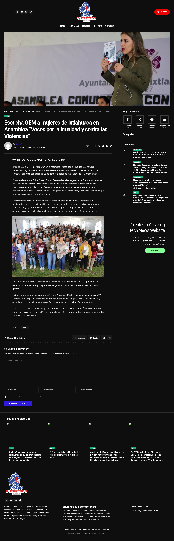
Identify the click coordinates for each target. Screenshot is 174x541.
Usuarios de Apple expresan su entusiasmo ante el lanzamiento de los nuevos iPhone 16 (150, 182)
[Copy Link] (110, 146)
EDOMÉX (25, 327)
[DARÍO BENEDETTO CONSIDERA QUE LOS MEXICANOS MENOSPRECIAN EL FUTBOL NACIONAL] (127, 153)
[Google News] (164, 122)
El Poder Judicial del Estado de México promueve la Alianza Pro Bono (65, 455)
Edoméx (137, 162)
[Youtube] (22, 12)
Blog (7, 116)
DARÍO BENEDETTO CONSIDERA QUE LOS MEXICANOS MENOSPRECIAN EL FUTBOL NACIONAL (150, 154)
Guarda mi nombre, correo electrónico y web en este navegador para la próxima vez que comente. (44, 397)
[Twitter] (140, 122)
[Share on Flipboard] (103, 146)
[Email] (107, 146)
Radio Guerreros (22, 144)
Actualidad (138, 177)
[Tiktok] (31, 12)
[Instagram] (26, 12)
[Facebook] (128, 122)
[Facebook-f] (17, 12)
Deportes (137, 149)
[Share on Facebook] (95, 146)
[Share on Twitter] (99, 146)
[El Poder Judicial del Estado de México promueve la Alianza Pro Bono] (67, 436)
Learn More (155, 251)
